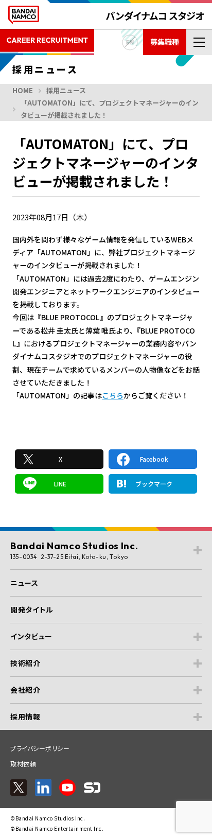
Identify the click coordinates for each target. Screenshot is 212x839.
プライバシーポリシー (39, 748)
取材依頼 (23, 763)
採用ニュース (66, 90)
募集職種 (164, 42)
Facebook (154, 459)
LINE (60, 483)
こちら (112, 395)
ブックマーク (153, 483)
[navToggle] (199, 42)
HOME (22, 90)
